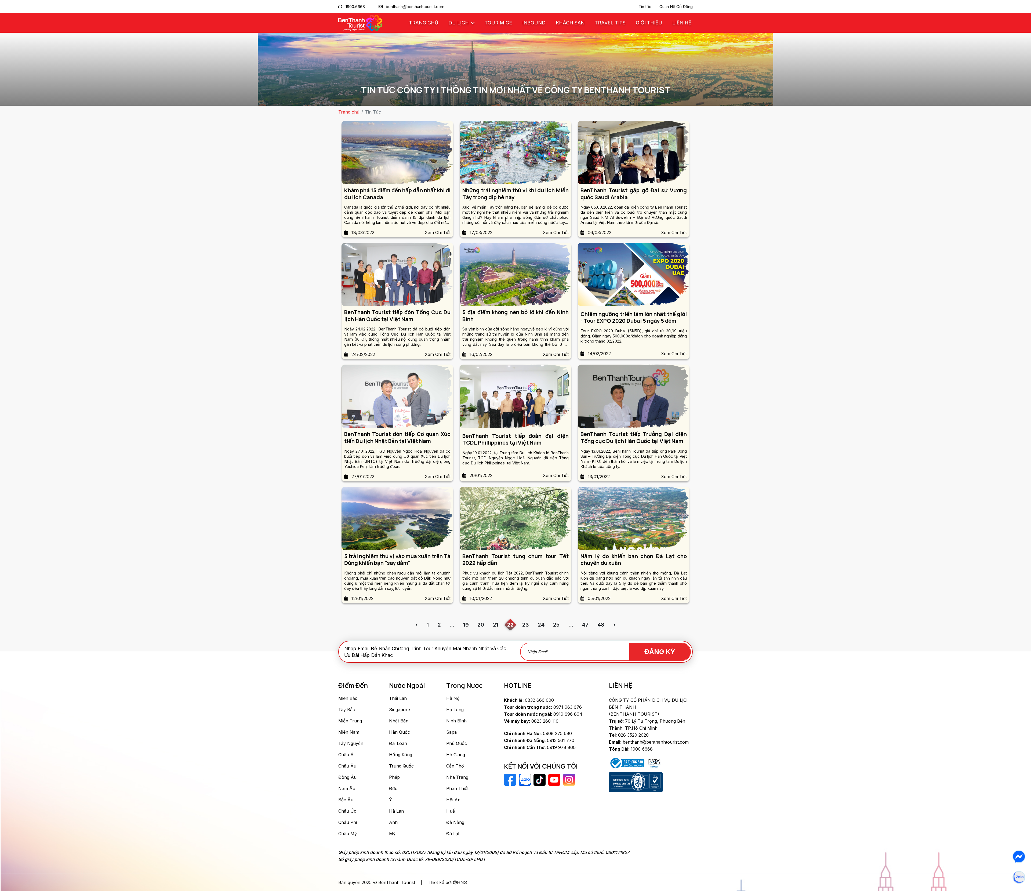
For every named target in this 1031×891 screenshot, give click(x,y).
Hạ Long (455, 709)
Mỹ (392, 833)
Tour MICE (498, 23)
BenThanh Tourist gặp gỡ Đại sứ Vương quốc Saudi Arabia (633, 194)
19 (466, 624)
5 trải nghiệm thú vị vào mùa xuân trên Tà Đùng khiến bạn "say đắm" (397, 559)
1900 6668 (631, 749)
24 (541, 624)
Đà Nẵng (455, 822)
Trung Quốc (401, 766)
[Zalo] (1019, 877)
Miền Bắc (347, 698)
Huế (450, 811)
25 (556, 624)
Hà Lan (396, 811)
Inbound (534, 23)
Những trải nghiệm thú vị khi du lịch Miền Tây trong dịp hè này (515, 194)
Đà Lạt (452, 833)
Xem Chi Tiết (438, 232)
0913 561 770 (539, 740)
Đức (393, 788)
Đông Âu (347, 777)
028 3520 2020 (629, 735)
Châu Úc (347, 811)
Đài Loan (398, 743)
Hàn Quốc (399, 732)
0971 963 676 (543, 707)
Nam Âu (346, 788)
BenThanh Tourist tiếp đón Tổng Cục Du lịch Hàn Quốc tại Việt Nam (397, 315)
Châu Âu (347, 766)
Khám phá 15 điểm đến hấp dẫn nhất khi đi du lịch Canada (397, 194)
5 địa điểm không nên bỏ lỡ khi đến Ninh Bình (515, 315)
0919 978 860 (540, 747)
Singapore (399, 709)
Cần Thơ (455, 766)
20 (480, 624)
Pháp (394, 777)
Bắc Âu (345, 799)
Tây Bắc (346, 709)
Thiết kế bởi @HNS (447, 882)
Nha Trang (457, 777)
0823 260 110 (531, 721)
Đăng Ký (659, 652)
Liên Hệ (681, 23)
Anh (393, 822)
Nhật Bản (398, 720)
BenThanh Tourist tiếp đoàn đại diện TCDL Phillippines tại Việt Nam (515, 439)
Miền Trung (350, 720)
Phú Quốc (456, 743)
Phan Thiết (457, 788)
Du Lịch (459, 23)
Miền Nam (348, 732)
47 (585, 624)
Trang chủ (423, 23)
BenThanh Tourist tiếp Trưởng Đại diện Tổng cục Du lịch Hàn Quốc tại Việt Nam (633, 437)
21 (495, 624)
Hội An (453, 799)
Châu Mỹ (347, 833)
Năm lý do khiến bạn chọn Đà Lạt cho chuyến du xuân (633, 559)
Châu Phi (347, 822)
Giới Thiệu (649, 23)
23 (525, 624)
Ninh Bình (456, 720)
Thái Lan (398, 698)
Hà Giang (455, 754)
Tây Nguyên (350, 743)
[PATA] (654, 763)
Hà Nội (453, 698)
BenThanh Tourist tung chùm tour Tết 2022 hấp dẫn (515, 559)
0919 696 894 (543, 714)
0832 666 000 (529, 700)
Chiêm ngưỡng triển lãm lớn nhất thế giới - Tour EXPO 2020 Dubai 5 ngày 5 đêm (633, 317)
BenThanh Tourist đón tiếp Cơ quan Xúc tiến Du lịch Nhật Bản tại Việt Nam (397, 437)
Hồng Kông (400, 754)
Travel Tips (610, 23)
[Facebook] (1019, 856)
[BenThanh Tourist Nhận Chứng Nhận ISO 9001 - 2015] (636, 782)
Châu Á (346, 754)
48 (600, 624)
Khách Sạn (570, 23)
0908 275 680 (538, 733)
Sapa (451, 732)
